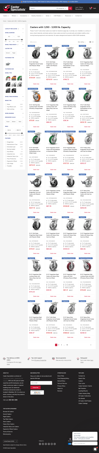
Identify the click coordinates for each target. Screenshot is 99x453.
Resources (68, 16)
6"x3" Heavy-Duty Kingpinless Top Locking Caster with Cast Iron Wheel (86, 193)
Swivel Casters (7, 414)
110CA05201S (86, 241)
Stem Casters (7, 421)
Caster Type (8, 48)
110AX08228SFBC (87, 282)
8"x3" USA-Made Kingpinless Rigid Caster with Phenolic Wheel (35, 235)
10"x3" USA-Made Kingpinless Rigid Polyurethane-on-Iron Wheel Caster (68, 64)
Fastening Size (9, 69)
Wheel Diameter (9, 32)
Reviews (59, 391)
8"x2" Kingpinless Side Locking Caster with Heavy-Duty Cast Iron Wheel (35, 277)
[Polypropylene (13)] (13, 90)
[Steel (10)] (19, 84)
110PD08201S (52, 155)
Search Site (82, 378)
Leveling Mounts (83, 391)
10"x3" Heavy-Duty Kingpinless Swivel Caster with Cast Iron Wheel (87, 149)
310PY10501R (69, 71)
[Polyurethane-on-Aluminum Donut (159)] (13, 78)
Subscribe (35, 387)
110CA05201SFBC (53, 114)
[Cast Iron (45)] (13, 84)
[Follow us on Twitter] (43, 444)
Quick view (36, 84)
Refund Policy (61, 381)
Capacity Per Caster (11, 28)
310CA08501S (86, 325)
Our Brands (82, 398)
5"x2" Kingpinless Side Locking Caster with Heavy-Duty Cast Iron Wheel (52, 107)
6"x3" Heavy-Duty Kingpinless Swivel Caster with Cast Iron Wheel (70, 319)
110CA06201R (52, 282)
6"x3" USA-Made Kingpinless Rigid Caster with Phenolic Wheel (69, 192)
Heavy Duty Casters (8, 424)
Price (6, 126)
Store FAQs (60, 376)
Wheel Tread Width (10, 44)
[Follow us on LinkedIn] (55, 444)
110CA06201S (52, 241)
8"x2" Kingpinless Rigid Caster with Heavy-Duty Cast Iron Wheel (86, 63)
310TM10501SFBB (36, 200)
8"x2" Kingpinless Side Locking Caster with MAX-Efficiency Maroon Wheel (87, 276)
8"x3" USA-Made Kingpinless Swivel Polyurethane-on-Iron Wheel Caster (34, 150)
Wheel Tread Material (11, 96)
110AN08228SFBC (70, 155)
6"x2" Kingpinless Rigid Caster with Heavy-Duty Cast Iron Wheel (52, 276)
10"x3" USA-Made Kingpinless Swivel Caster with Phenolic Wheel (53, 319)
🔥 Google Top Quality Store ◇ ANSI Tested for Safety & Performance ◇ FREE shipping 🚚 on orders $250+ (49, 1)
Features (7, 138)
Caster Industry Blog (84, 393)
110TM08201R (35, 325)
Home (4, 21)
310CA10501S (86, 155)
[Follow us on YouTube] (52, 444)
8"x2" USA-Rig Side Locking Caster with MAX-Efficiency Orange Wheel (36, 106)
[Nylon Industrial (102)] (8, 90)
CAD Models (57, 16)
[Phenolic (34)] (8, 84)
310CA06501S (69, 325)
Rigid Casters (6, 416)
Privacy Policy (61, 386)
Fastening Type (9, 57)
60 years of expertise (40, 360)
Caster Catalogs (83, 403)
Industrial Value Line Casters (11, 426)
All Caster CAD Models (85, 401)
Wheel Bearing (9, 113)
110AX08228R (69, 282)
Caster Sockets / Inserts (85, 386)
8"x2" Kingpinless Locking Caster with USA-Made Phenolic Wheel (53, 192)
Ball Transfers (82, 388)
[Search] (70, 8)
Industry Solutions (36, 16)
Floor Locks (82, 383)
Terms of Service (62, 383)
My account (79, 9)
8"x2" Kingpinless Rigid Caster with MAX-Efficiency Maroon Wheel (70, 276)
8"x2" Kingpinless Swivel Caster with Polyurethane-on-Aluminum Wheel (53, 149)
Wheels (14, 16)
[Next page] (90, 345)
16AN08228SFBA (36, 112)
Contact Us (78, 16)
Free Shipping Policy (63, 378)
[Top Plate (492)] (8, 62)
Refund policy (7, 434)
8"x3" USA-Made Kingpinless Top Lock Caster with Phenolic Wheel (52, 64)
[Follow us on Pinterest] (49, 444)
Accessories (23, 16)
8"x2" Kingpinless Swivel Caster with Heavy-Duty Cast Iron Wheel (69, 235)
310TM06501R (69, 198)
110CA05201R (69, 112)
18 (67, 345)
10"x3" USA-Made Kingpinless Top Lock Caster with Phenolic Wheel (35, 193)
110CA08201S (69, 241)
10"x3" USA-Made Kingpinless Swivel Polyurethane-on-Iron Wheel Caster (85, 107)
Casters (5, 16)
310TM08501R (35, 241)
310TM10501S (52, 325)
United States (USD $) (9, 441)
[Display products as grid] (90, 42)
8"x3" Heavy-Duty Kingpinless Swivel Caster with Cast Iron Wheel (87, 319)
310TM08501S (35, 69)
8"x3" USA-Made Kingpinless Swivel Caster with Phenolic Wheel (36, 63)
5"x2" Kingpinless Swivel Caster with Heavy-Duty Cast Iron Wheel (86, 235)
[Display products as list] (93, 42)
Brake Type (8, 100)
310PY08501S (35, 157)
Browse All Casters (8, 411)
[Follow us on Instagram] (46, 444)
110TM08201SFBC (53, 198)
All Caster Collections (85, 396)
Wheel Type (8, 73)
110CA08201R (86, 69)
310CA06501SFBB (87, 200)
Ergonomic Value (10, 117)
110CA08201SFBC (36, 283)
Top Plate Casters (8, 419)
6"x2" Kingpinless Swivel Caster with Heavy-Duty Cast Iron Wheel (52, 235)
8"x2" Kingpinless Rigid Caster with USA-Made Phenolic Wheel (35, 319)
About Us (60, 388)
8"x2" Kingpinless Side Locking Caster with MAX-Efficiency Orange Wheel (70, 149)
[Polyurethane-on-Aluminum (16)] (19, 78)
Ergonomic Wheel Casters (10, 429)
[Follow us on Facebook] (40, 444)
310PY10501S (86, 114)
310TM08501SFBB (53, 71)
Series (47, 16)
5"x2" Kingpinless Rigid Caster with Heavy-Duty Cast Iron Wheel (69, 106)
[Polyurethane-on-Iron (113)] (8, 78)
